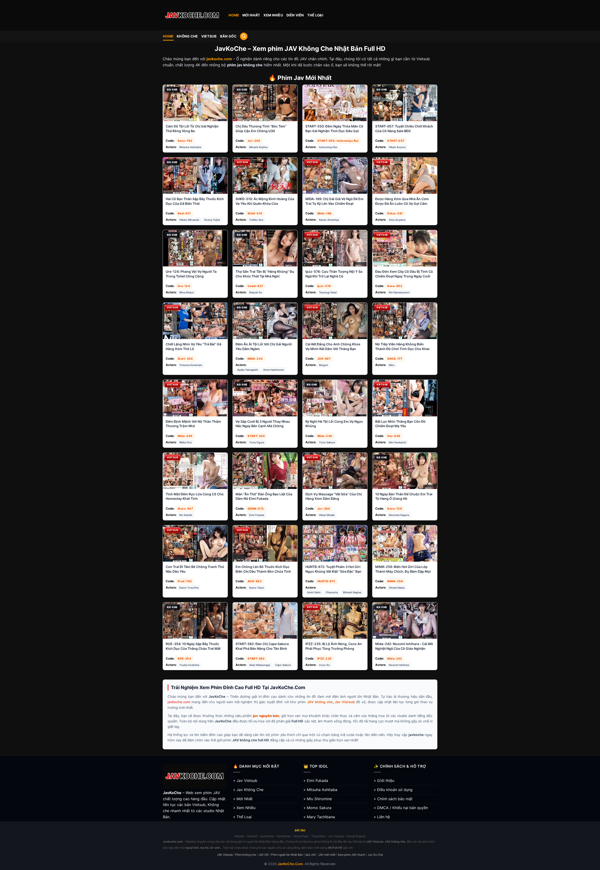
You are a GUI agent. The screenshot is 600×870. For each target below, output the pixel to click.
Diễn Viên (295, 15)
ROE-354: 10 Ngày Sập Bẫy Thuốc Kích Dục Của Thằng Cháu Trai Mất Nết (193, 648)
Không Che (187, 36)
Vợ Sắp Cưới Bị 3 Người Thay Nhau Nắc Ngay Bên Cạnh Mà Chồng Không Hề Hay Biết (263, 426)
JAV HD (264, 854)
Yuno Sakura (327, 442)
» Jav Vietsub (245, 780)
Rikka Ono (185, 442)
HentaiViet (284, 836)
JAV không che (320, 702)
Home (234, 15)
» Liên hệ (382, 816)
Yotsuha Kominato (190, 365)
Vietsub (209, 36)
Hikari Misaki (327, 515)
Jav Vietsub (345, 702)
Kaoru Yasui (256, 587)
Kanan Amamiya (329, 219)
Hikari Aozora (397, 147)
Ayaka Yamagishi (247, 369)
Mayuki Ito (255, 292)
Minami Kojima (258, 147)
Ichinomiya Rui (328, 147)
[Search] (244, 36)
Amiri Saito (314, 592)
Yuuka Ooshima (189, 665)
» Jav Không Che (248, 789)
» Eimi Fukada (316, 780)
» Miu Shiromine (318, 798)
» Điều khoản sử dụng (393, 789)
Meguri (323, 365)
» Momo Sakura (317, 807)
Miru (391, 365)
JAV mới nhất (326, 854)
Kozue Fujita (212, 219)
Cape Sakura (283, 665)
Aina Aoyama (397, 219)
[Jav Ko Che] (192, 15)
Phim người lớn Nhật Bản (287, 854)
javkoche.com (179, 702)
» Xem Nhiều (244, 807)
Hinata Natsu (397, 587)
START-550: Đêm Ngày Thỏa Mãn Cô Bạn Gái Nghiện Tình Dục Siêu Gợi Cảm (334, 130)
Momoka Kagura (399, 515)
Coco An (324, 665)
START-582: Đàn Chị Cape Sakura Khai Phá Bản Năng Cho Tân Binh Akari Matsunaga (262, 648)
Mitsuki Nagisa (352, 592)
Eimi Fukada (256, 515)
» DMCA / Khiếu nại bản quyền (401, 807)
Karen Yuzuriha (189, 587)
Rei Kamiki (185, 515)
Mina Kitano (186, 292)
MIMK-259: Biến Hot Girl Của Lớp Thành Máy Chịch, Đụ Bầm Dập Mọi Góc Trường (403, 571)
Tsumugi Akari (328, 292)
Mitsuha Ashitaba (190, 147)
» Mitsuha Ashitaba (320, 789)
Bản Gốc (228, 36)
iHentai (239, 836)
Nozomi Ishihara (399, 665)
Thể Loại (315, 15)
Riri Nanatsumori (399, 292)
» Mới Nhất (243, 798)
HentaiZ (252, 836)
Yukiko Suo (256, 219)
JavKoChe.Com (290, 864)
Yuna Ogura (256, 442)
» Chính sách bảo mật (393, 798)
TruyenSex (318, 836)
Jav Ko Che (375, 854)
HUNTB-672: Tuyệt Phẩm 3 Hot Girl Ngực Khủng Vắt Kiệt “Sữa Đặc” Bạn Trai (333, 571)
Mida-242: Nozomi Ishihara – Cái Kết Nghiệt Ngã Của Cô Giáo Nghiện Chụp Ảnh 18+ (404, 648)
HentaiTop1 (300, 836)
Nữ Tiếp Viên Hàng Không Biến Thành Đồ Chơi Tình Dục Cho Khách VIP (403, 348)
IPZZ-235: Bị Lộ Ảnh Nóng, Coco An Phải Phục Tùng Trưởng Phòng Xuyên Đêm (333, 648)
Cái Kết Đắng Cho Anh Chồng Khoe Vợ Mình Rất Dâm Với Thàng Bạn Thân (332, 348)
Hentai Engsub (355, 836)
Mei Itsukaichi (397, 442)
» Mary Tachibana (319, 816)
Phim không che (245, 854)
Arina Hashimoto (273, 369)
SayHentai (267, 836)
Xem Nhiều (273, 15)
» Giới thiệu (384, 780)
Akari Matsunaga (259, 665)
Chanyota (332, 592)
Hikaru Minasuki (189, 219)
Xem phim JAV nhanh (351, 854)
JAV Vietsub (225, 854)
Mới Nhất (251, 15)
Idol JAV (310, 854)
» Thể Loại (242, 816)
